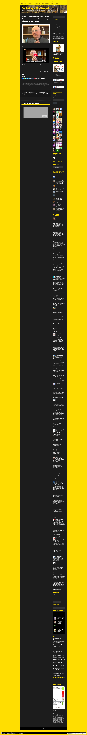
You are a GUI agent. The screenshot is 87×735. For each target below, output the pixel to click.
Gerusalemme (62, 655)
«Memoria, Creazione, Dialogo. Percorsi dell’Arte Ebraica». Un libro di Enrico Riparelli (59, 304)
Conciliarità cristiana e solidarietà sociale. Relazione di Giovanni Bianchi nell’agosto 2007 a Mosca (58, 353)
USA (59, 673)
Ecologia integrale (53, 1)
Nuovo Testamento (58, 662)
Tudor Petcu (56, 673)
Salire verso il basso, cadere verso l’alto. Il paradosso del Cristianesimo (60, 209)
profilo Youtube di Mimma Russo (44, 71)
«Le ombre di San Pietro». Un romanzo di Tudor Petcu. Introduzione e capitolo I (58, 483)
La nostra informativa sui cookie (22, 733)
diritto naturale (27, 85)
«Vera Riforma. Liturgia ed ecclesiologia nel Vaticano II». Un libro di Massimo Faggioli (59, 293)
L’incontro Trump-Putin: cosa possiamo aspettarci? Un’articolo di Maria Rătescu (58, 431)
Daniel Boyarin (55, 700)
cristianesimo (56, 647)
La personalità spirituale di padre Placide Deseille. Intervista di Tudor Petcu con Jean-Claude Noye (58, 510)
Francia (54, 655)
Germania (58, 655)
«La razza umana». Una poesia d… (60, 618)
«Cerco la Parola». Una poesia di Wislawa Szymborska (59, 205)
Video (54, 594)
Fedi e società (23, 3)
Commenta (44, 116)
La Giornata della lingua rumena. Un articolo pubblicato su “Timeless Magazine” (58, 559)
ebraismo (55, 652)
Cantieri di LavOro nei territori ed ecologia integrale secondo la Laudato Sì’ (57, 389)
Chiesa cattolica (40, 84)
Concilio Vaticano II (59, 646)
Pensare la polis (35, 1)
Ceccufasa (59, 621)
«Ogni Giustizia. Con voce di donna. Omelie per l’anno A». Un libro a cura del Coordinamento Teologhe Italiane (58, 283)
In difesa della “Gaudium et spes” (58, 312)
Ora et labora (28, 1)
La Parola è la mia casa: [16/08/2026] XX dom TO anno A (58, 357)
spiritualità (61, 670)
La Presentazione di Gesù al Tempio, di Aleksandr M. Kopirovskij (60, 202)
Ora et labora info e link (59, 191)
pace (62, 663)
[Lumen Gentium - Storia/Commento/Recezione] (63, 689)
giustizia (60, 657)
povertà (59, 668)
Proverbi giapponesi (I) (56, 536)
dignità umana (24, 85)
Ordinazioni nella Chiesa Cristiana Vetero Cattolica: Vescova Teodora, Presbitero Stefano (58, 565)
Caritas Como (62, 641)
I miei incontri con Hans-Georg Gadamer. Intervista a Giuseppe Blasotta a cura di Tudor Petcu (57, 514)
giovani (58, 657)
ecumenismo (54, 654)
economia (60, 652)
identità (55, 659)
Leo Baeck (55, 704)
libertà (59, 661)
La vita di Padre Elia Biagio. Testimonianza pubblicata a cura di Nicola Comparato (58, 466)
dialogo (48, 84)
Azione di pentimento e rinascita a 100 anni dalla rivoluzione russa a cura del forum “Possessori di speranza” (58, 413)
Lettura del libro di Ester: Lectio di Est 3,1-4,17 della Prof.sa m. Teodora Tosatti (58, 572)
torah (54, 673)
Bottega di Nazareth (60, 629)
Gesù (55, 657)
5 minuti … (57, 3)
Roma (57, 669)
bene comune (31, 84)
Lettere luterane (55, 691)
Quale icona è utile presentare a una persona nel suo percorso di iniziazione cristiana (58, 427)
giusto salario (40, 85)
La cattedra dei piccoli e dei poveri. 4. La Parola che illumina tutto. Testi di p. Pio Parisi (58, 326)
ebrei (58, 652)
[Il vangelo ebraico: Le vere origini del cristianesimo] (63, 700)
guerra (62, 657)
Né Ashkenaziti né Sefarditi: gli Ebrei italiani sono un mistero (60, 186)
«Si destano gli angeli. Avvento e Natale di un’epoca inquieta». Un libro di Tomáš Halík (59, 278)
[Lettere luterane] (63, 693)
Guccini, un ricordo (56, 323)
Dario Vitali (55, 689)
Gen (55, 655)
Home (22, 1)
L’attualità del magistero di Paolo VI (58, 319)
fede (60, 654)
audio (57, 638)
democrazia (45, 84)
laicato (64, 659)
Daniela (58, 617)
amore (55, 638)
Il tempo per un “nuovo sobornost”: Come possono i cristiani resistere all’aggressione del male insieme (58, 340)
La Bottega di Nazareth (36, 8)
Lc (57, 661)
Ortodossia (58, 663)
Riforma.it (54, 669)
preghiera (62, 668)
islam (56, 659)
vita (59, 675)
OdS (52, 3)
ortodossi (55, 663)
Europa (57, 654)
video (54, 675)
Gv (53, 659)
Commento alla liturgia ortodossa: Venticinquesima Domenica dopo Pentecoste (28, 93)
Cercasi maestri (37, 3)
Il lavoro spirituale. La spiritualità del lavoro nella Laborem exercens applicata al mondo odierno (58, 273)
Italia (60, 659)
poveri (57, 668)
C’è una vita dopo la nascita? (57, 574)
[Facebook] (54, 158)
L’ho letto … (30, 3)
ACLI (53, 638)
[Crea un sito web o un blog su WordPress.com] (43, 728)
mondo (43, 85)
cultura (43, 84)
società (59, 670)
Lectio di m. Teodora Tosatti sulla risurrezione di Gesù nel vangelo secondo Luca (58, 568)
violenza (57, 675)
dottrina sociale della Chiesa (33, 85)
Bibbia (55, 640)
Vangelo (62, 673)
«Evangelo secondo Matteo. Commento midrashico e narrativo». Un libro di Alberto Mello (59, 289)
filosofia (38, 85)
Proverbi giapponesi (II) (56, 534)
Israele (58, 659)
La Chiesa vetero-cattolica (57, 589)
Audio (54, 596)
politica (54, 668)
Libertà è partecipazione (44, 1)
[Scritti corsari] (63, 697)
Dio (62, 650)
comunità (54, 646)
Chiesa (37, 84)
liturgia (62, 661)
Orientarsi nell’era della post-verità (58, 397)
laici (53, 661)
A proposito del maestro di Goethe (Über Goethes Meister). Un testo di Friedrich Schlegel (58, 540)
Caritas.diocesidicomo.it (56, 641)
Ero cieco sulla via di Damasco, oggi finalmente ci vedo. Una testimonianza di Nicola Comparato (58, 474)
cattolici (35, 84)
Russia (59, 669)
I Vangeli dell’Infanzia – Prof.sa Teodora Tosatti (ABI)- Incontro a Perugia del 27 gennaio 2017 (59, 577)
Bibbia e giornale (62, 1)
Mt (53, 662)
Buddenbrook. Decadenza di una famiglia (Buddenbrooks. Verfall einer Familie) (58, 554)
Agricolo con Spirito (45, 3)
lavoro (56, 661)
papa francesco (56, 665)
